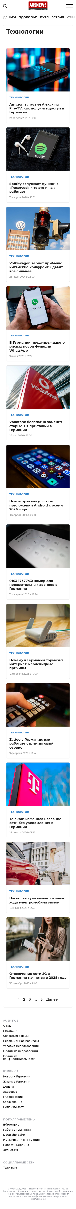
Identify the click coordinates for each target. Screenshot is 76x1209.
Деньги (9, 17)
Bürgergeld (11, 1124)
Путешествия (52, 17)
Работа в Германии (17, 1129)
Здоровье (28, 17)
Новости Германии (17, 1076)
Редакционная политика (21, 1041)
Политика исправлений (20, 1051)
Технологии (19, 97)
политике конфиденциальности (38, 1196)
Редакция (10, 1030)
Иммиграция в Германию (21, 1140)
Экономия (10, 1150)
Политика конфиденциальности (19, 1057)
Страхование (12, 1102)
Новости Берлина (16, 1145)
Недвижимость (14, 1107)
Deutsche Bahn (14, 1134)
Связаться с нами (16, 1036)
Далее (52, 999)
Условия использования (21, 1046)
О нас (7, 1025)
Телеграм (10, 1167)
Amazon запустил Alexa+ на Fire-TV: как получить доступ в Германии (36, 108)
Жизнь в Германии (17, 1081)
